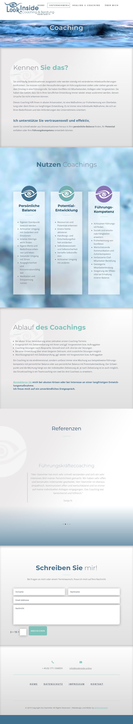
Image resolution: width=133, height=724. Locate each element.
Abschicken (38, 631)
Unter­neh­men (58, 5)
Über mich (112, 5)
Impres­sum (77, 684)
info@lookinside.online (80, 668)
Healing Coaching (86, 5)
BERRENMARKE (101, 708)
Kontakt (43, 14)
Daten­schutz (53, 684)
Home (34, 684)
